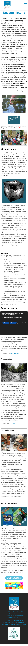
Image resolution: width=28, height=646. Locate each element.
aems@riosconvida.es (14, 617)
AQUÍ (19, 128)
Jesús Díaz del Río (18, 620)
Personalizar (21, 322)
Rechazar (13, 322)
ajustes (20, 317)
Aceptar (5, 322)
